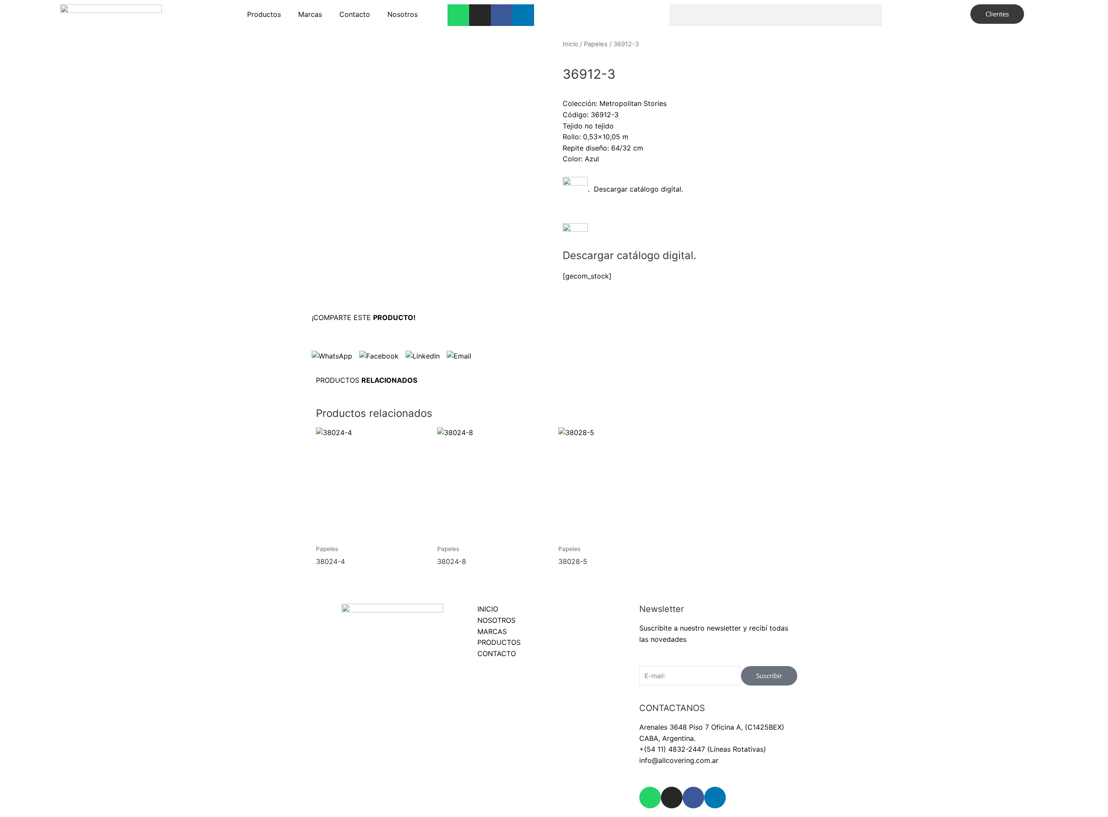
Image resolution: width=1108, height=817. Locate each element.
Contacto (354, 14)
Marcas (310, 14)
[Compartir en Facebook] (379, 356)
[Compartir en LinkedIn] (423, 356)
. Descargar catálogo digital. (635, 189)
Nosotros (402, 14)
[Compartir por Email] (459, 356)
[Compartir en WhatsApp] (332, 356)
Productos (264, 14)
